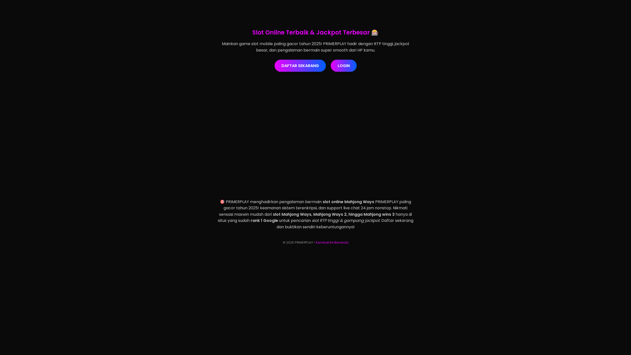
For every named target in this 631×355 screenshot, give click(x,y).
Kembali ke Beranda (332, 242)
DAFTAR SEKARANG (300, 66)
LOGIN (344, 66)
